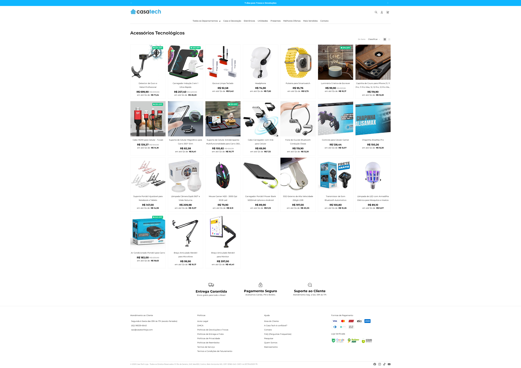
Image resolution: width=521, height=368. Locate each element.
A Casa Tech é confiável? (275, 325)
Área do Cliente (271, 321)
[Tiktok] (384, 364)
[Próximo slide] (388, 3)
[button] (374, 39)
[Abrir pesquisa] (376, 12)
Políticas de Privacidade (208, 338)
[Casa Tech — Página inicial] (145, 12)
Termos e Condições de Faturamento (214, 351)
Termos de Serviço (206, 347)
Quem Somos (270, 342)
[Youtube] (389, 364)
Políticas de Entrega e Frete (210, 334)
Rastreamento (271, 347)
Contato (268, 330)
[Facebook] (374, 364)
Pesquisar (268, 338)
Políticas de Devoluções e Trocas (212, 330)
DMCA (200, 325)
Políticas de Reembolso (208, 342)
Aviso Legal (202, 321)
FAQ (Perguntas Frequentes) (277, 334)
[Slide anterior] (131, 3)
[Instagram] (379, 364)
